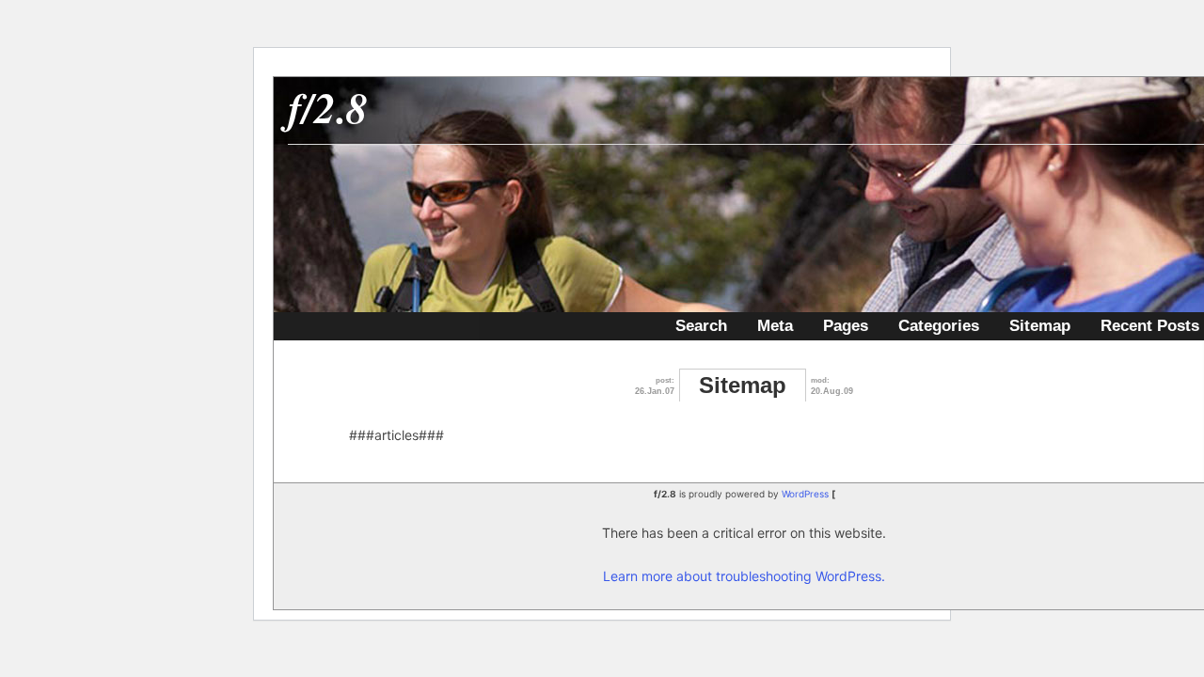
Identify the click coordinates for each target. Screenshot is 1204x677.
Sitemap (1039, 326)
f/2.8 (328, 107)
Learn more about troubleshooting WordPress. (744, 576)
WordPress (805, 493)
